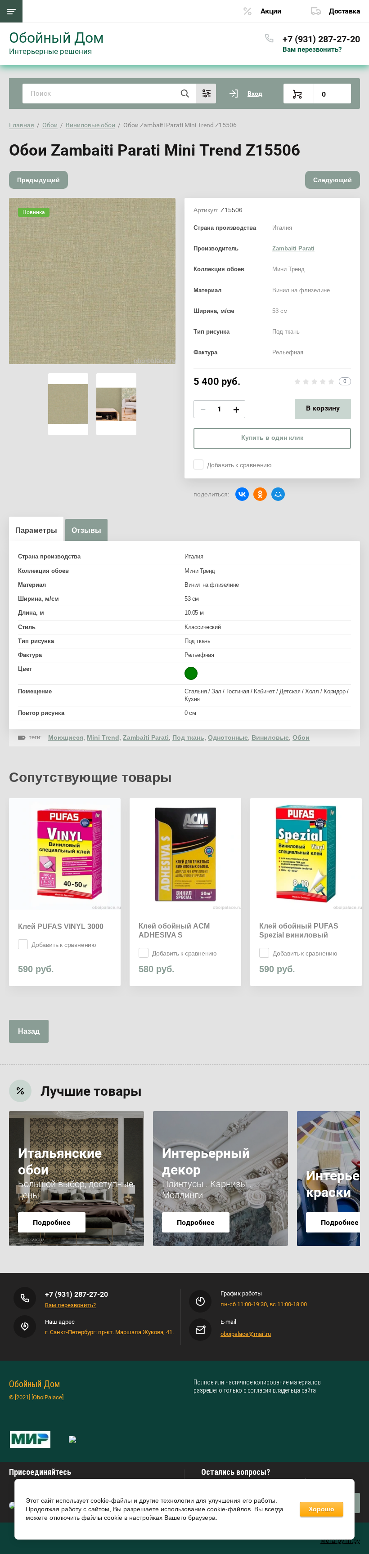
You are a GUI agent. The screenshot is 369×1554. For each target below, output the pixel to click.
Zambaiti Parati (293, 248)
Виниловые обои (90, 125)
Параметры (36, 530)
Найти (184, 93)
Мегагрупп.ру (340, 1540)
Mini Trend (103, 737)
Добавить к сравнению (239, 465)
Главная (21, 125)
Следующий (332, 179)
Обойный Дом (56, 37)
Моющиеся (65, 737)
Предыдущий (38, 179)
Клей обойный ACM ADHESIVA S (174, 930)
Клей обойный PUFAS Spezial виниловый (298, 930)
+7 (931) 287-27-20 (321, 39)
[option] (92, 281)
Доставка (344, 11)
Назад (29, 1031)
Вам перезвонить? (312, 49)
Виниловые (270, 737)
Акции (271, 11)
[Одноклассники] (260, 494)
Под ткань (188, 737)
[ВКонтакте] (242, 494)
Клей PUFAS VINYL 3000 (61, 926)
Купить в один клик (272, 437)
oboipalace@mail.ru (245, 1334)
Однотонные (228, 737)
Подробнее (52, 1222)
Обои (50, 125)
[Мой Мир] (278, 494)
